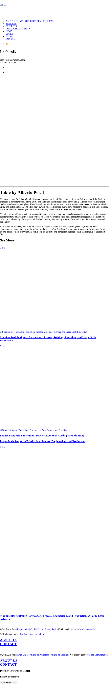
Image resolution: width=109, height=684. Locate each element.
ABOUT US (8, 640)
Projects (11, 26)
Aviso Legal (22, 655)
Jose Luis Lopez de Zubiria (32, 634)
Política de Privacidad (39, 655)
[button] (43, 332)
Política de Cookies (59, 655)
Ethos (9, 36)
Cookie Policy (36, 629)
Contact (11, 39)
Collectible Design (18, 28)
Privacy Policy (51, 629)
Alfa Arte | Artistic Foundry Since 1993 (30, 21)
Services (11, 23)
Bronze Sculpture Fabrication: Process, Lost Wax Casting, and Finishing (42, 435)
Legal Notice (23, 629)
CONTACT (8, 644)
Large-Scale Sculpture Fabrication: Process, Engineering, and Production (42, 441)
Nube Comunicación (86, 629)
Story (9, 34)
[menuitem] (54, 21)
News (9, 31)
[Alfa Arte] (54, 9)
